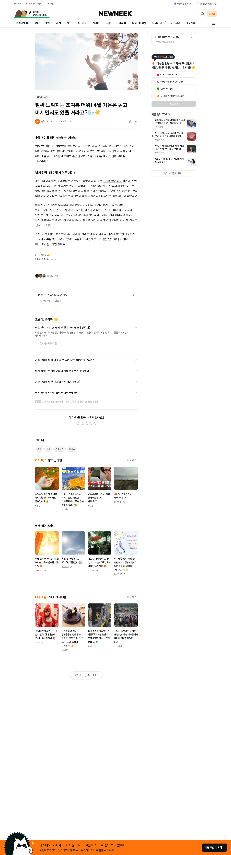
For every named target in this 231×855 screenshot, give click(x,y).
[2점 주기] (82, 424)
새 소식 (50, 3)
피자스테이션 (139, 23)
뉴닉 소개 (17, 3)
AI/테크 (82, 23)
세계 (58, 23)
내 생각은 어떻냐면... (48, 343)
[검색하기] (202, 14)
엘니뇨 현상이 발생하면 (68, 220)
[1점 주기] (78, 424)
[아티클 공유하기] (130, 121)
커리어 (95, 23)
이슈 (121, 23)
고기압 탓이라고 (112, 181)
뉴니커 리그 (158, 23)
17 (80, 675)
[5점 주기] (95, 424)
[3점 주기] (87, 424)
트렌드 (109, 23)
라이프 (72, 448)
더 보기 (130, 460)
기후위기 (59, 448)
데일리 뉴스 (42, 97)
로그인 (212, 13)
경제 (47, 23)
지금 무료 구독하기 (214, 847)
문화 (49, 448)
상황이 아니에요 (83, 205)
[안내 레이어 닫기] (225, 837)
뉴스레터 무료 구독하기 (34, 3)
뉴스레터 (175, 23)
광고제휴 (190, 23)
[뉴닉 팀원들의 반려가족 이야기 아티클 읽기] (32, 14)
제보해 (89, 402)
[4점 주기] (91, 424)
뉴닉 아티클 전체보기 (173, 173)
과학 (39, 448)
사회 (69, 23)
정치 (36, 23)
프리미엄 (20, 23)
